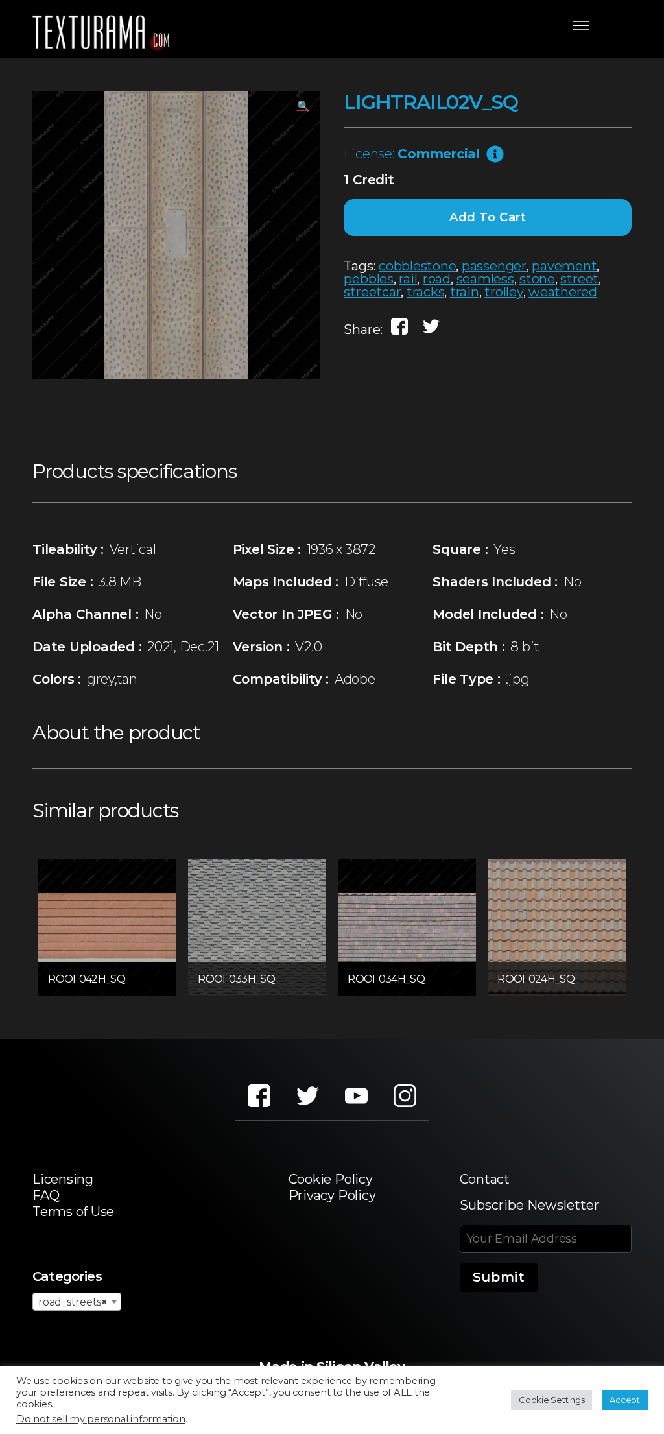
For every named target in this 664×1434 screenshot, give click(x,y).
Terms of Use (73, 1211)
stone (537, 279)
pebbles (368, 279)
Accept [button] (625, 1399)
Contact (485, 1179)
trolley (503, 292)
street (579, 279)
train (464, 292)
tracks (426, 292)
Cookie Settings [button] (551, 1399)
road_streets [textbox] (73, 1302)
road (437, 279)
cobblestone (417, 266)
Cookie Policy (331, 1179)
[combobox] (76, 1302)
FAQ (45, 1195)
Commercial (438, 153)
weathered (562, 292)
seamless (485, 279)
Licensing (62, 1179)
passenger (494, 266)
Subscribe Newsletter (529, 1205)
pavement (564, 266)
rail (408, 279)
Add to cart (488, 217)
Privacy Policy (332, 1195)
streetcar (372, 292)
